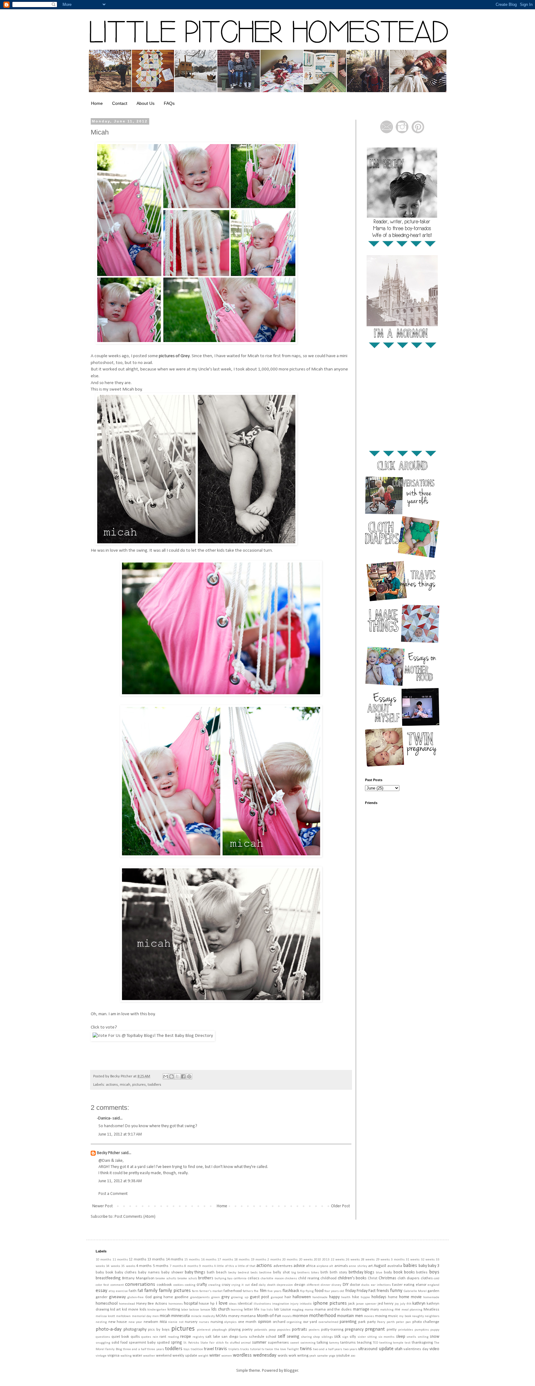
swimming (307, 1343)
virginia (113, 1356)
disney (336, 1285)
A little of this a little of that (234, 1266)
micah (125, 1085)
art (370, 1266)
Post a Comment (113, 1193)
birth (324, 1272)
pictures (139, 1085)
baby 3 (433, 1266)
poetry (247, 1330)
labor (184, 1309)
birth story (338, 1272)
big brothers (300, 1272)
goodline (182, 1297)
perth (391, 1322)
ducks (365, 1285)
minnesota (180, 1316)
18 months (242, 1259)
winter (214, 1355)
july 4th (405, 1304)
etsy (112, 1291)
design (299, 1285)
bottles (422, 1272)
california (240, 1278)
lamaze (205, 1309)
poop (272, 1330)
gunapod (277, 1297)
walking (126, 1356)
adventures (283, 1266)
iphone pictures (330, 1303)
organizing (294, 1322)
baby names (149, 1272)
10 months (103, 1259)
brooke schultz (165, 1278)
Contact (119, 103)
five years (274, 1291)
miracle (196, 1316)
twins (306, 1348)
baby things (195, 1272)
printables (405, 1330)
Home (97, 103)
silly (353, 1337)
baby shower (172, 1272)
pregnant (375, 1329)
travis (221, 1348)
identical (245, 1304)
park (362, 1322)
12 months (137, 1259)
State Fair (207, 1343)
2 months (274, 1259)
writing (302, 1356)
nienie (172, 1322)
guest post (259, 1297)
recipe (185, 1336)
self (281, 1336)
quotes (146, 1337)
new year (135, 1322)
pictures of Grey (174, 355)
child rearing (308, 1278)
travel (209, 1349)
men (155, 1316)
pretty (392, 1330)
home (393, 1297)
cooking (190, 1285)
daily (262, 1285)
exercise (122, 1291)
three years (155, 1349)
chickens (291, 1278)
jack (351, 1304)
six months (386, 1337)
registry (198, 1337)
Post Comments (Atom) (135, 1216)
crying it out (241, 1285)
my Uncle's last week (211, 369)
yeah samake (318, 1356)
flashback (290, 1291)
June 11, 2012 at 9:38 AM (120, 1181)
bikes (315, 1272)
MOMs (221, 1316)
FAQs (169, 103)
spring (176, 1342)
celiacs (253, 1278)
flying (310, 1291)
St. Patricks (191, 1343)
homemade (431, 1297)
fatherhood (233, 1291)
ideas (233, 1304)
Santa (243, 1337)
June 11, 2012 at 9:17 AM (120, 1134)
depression (285, 1285)
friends (382, 1291)
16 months (208, 1259)
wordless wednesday (254, 1355)
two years (350, 1349)
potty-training (332, 1330)
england (433, 1285)
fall (140, 1291)
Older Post (340, 1206)
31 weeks (413, 1259)
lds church (220, 1309)
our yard (310, 1322)
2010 (317, 1259)
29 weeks (383, 1259)
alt (331, 1266)
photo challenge (426, 1322)
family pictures (175, 1290)
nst (181, 1322)
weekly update (184, 1356)
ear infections (381, 1285)
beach (221, 1272)
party (371, 1322)
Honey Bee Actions (151, 1304)
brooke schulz (187, 1278)
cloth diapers (409, 1278)
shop (316, 1337)
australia (394, 1266)
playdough (219, 1330)
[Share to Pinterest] (189, 1076)
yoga (332, 1356)
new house (117, 1322)
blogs (369, 1272)
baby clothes (126, 1272)
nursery (191, 1322)
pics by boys (159, 1330)
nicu (163, 1322)
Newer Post (102, 1206)
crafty (202, 1284)
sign (345, 1337)
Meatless (431, 1309)
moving (381, 1316)
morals (287, 1316)
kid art (115, 1309)
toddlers (154, 1085)
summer (259, 1342)
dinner (325, 1285)
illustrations (262, 1304)
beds (254, 1272)
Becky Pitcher (108, 1153)
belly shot (281, 1272)
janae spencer (366, 1304)
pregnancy (354, 1329)
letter (248, 1309)
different (313, 1285)
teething (385, 1343)
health (345, 1297)
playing (234, 1330)
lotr (276, 1309)
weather (149, 1356)
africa (310, 1266)
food (319, 1291)
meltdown (123, 1316)
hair (288, 1297)
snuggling (103, 1343)
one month (247, 1322)
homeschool (107, 1303)
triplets (233, 1349)
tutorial (255, 1349)
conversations (140, 1284)
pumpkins (422, 1330)
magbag (297, 1309)
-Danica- (104, 1118)
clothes (427, 1278)
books (409, 1272)
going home (163, 1297)
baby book (104, 1272)
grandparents (200, 1297)
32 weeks (428, 1259)
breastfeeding (108, 1278)
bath (211, 1272)
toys (186, 1349)
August (380, 1266)
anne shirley (358, 1266)
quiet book (120, 1337)
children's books (352, 1278)
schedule (256, 1337)
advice (299, 1266)
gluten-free (135, 1297)
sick (337, 1336)
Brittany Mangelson (138, 1278)
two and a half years (327, 1349)
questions (103, 1337)
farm (195, 1291)
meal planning (412, 1309)
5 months (160, 1266)
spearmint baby (142, 1343)
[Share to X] (177, 1076)
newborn (151, 1322)
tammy (334, 1343)
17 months (225, 1259)
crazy (226, 1285)
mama (309, 1309)
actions (112, 1085)
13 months (156, 1259)
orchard (279, 1322)
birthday (356, 1272)
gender (101, 1297)
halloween (302, 1297)
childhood (328, 1278)
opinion (264, 1322)
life (256, 1309)
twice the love (275, 1349)
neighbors (432, 1316)
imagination (280, 1304)
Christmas (387, 1278)
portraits (299, 1329)
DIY (346, 1284)
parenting (348, 1322)
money (234, 1316)
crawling (214, 1285)
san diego (229, 1337)
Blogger (291, 1370)
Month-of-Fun (269, 1316)
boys (434, 1272)
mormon (300, 1316)
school (271, 1337)
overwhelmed (328, 1322)
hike (355, 1297)
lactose (194, 1309)
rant (162, 1337)
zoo (353, 1356)
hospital (191, 1303)
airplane (322, 1266)
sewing (293, 1336)
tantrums (348, 1343)
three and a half (134, 1349)
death (271, 1285)
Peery (381, 1322)
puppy (434, 1330)
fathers (248, 1291)
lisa (263, 1309)
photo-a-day (109, 1329)
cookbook (164, 1285)
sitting (372, 1337)
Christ (372, 1278)
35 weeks (128, 1266)
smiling (423, 1337)
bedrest (243, 1272)
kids (143, 1309)
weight (203, 1356)
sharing (306, 1337)
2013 (325, 1259)
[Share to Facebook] (183, 1076)
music (393, 1316)
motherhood (322, 1315)
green (215, 1297)
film (263, 1291)
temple (398, 1343)
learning (237, 1309)
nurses (204, 1322)
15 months (192, 1259)
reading (173, 1337)
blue (379, 1272)
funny (396, 1290)
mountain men (350, 1316)
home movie (410, 1297)
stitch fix (222, 1343)
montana (248, 1316)
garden (433, 1291)
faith (133, 1291)
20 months (290, 1259)
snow (434, 1336)
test (408, 1343)
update (386, 1348)
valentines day (415, 1349)
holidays (379, 1297)
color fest (102, 1285)
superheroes (278, 1343)
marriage (361, 1309)
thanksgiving (422, 1343)
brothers (205, 1278)
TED (375, 1343)
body (388, 1272)
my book (405, 1316)
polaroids (260, 1330)
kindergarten (156, 1309)
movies (369, 1316)
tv (263, 1349)
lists (270, 1309)
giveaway (117, 1297)
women (226, 1356)
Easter (397, 1285)
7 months (176, 1266)
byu (230, 1278)
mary (374, 1309)
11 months (120, 1259)
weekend (164, 1356)
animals (341, 1266)
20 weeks (306, 1259)
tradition (197, 1349)
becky (232, 1272)
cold (436, 1278)
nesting (101, 1322)
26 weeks (352, 1259)
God (148, 1297)
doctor (355, 1285)
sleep (400, 1336)
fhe (256, 1291)
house (204, 1304)
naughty (418, 1316)
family (151, 1290)
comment (117, 1285)
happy (334, 1297)
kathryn (418, 1303)
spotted (163, 1343)
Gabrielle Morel (415, 1291)
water (137, 1356)
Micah (100, 132)
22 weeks (338, 1259)
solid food (119, 1343)
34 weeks (113, 1266)
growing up (239, 1297)
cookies (178, 1285)
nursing (217, 1322)
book (398, 1272)
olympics (230, 1322)
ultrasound (367, 1349)
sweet (294, 1343)
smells (411, 1337)
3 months (397, 1259)
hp (212, 1304)
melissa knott (105, 1316)
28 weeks (368, 1259)
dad (254, 1285)
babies (410, 1265)
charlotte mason (272, 1278)
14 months (174, 1259)
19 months (258, 1259)
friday (350, 1291)
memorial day (141, 1316)
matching (387, 1309)
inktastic (306, 1304)
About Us (145, 103)
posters (314, 1330)
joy (397, 1304)
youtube (343, 1356)
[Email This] (166, 1076)
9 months (206, 1266)
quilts (135, 1337)
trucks (244, 1349)
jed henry (386, 1304)
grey (225, 1297)
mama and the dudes (333, 1309)
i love (222, 1303)
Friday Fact (366, 1291)
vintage (101, 1356)
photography (135, 1329)
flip (302, 1291)
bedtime (265, 1272)
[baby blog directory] (153, 1035)
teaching (364, 1343)
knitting (173, 1309)
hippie (365, 1297)
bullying (220, 1278)
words (283, 1356)
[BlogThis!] (171, 1076)
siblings (327, 1337)
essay (101, 1290)
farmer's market (211, 1291)
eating (409, 1285)
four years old (334, 1291)
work (292, 1356)
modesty (208, 1316)
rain (155, 1337)
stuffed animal (240, 1343)
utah (398, 1349)
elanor (421, 1285)
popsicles (283, 1330)
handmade (320, 1297)
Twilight (293, 1349)
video (434, 1349)
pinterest (204, 1330)
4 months (144, 1266)
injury (294, 1304)
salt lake (212, 1337)
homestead (127, 1304)
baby (423, 1266)
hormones (175, 1304)
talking (322, 1343)
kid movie (130, 1309)
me (397, 1309)
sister (362, 1337)
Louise (286, 1309)
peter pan (403, 1322)
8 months (191, 1266)
